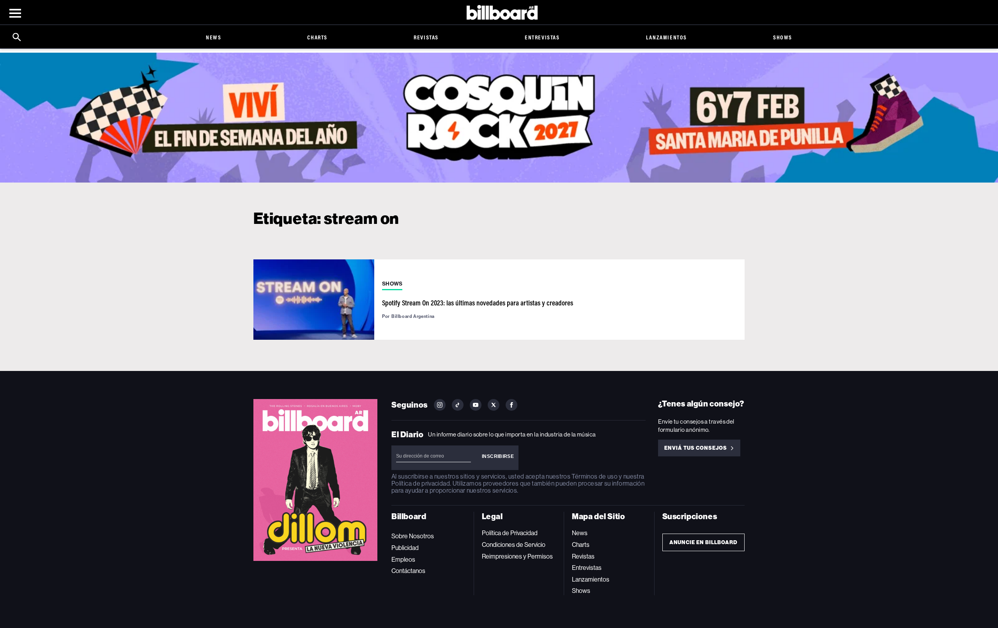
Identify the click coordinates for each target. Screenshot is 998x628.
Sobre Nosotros (412, 536)
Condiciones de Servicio (513, 544)
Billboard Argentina (413, 316)
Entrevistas (542, 37)
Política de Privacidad (510, 533)
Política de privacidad (420, 483)
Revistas (426, 37)
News (213, 37)
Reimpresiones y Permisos (517, 556)
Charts (317, 37)
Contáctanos (408, 571)
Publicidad (405, 548)
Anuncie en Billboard (703, 542)
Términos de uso (594, 476)
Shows (782, 37)
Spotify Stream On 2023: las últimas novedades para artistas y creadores (477, 302)
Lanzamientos (666, 37)
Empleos (403, 559)
